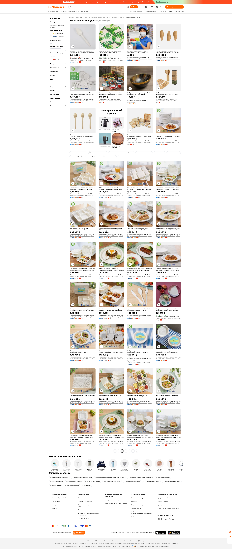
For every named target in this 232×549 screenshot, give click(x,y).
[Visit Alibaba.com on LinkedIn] (162, 519)
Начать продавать (163, 501)
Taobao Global (123, 540)
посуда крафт (87, 485)
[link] (229, 531)
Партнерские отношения (165, 511)
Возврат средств (136, 508)
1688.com (97, 540)
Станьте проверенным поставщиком (168, 508)
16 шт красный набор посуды (113, 481)
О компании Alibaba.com (59, 494)
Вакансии (54, 508)
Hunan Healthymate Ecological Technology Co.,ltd (111, 60)
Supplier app (120, 532)
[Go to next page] (136, 451)
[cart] (152, 7)
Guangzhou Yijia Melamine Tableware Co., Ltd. (111, 100)
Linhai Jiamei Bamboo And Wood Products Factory (168, 59)
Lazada (116, 540)
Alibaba (71, 17)
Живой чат (134, 501)
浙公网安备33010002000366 (145, 546)
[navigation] (58, 234)
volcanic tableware (57, 485)
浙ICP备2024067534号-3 (162, 546)
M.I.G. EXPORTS (131, 102)
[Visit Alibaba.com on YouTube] (173, 519)
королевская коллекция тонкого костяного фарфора (111, 477)
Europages (142, 540)
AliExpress (90, 540)
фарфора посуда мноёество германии (131, 156)
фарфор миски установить (133, 481)
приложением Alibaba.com (145, 532)
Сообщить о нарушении (138, 517)
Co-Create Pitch (56, 501)
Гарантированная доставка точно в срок (88, 505)
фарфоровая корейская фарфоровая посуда (141, 477)
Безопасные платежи (84, 498)
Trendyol (135, 540)
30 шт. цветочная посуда (93, 481)
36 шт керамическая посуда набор (83, 477)
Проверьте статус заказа (165, 505)
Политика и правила (84, 518)
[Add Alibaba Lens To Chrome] (79, 532)
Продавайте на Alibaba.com (165, 498)
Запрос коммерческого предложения (116, 503)
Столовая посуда (117, 17)
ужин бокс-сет (160, 152)
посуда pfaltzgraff (77, 156)
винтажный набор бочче (93, 156)
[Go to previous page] (115, 451)
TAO (130, 540)
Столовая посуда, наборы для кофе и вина (97, 17)
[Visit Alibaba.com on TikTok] (177, 519)
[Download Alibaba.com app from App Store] (160, 532)
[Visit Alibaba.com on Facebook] (159, 519)
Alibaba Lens (61, 532)
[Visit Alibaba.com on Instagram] (169, 519)
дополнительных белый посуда (60, 477)
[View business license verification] (132, 546)
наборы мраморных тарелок (98, 152)
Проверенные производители (113, 500)
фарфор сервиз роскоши (144, 152)
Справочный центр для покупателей (141, 498)
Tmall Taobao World (107, 540)
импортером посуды (57, 481)
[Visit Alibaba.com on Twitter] (166, 519)
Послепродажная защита (85, 510)
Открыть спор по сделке (138, 505)
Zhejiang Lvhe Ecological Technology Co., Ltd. (83, 60)
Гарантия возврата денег (85, 501)
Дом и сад (79, 17)
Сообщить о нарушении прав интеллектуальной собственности (141, 512)
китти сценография (174, 152)
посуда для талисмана (164, 477)
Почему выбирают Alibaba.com (61, 498)
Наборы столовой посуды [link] (132, 17)
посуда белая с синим (73, 485)
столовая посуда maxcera (79, 152)
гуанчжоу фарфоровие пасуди (172, 481)
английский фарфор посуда (152, 481)
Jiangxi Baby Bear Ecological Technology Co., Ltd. (168, 100)
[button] (128, 7)
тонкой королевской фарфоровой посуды (122, 152)
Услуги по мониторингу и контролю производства (88, 514)
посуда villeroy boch (110, 156)
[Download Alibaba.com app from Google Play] (174, 532)
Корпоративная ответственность (61, 505)
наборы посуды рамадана (75, 481)
